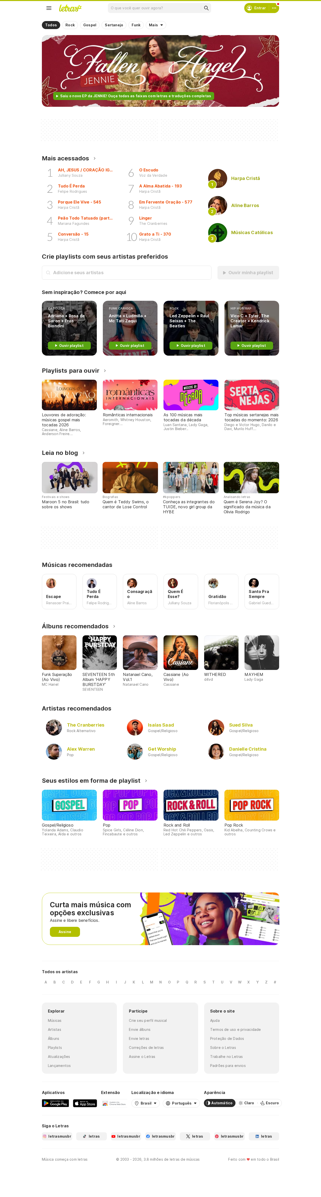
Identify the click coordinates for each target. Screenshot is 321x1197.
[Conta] (274, 8)
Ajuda (215, 1020)
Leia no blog (60, 452)
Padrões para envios (228, 1065)
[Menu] (49, 8)
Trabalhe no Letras (226, 1056)
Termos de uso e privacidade (235, 1029)
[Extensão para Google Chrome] (114, 1103)
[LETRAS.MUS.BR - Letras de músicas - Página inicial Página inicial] (70, 8)
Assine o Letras (142, 1056)
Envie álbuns (139, 1029)
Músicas (55, 1020)
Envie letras (139, 1038)
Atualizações (59, 1056)
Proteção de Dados (227, 1038)
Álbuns (53, 1038)
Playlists (55, 1047)
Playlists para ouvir (70, 370)
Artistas (54, 1029)
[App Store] (85, 1103)
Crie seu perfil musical (148, 1020)
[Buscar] (206, 8)
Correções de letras (146, 1047)
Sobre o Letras (223, 1047)
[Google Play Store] (55, 1103)
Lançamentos (59, 1065)
